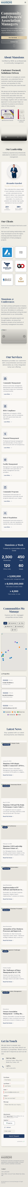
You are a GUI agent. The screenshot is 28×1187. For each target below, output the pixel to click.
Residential (13, 623)
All (5, 623)
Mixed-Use (10, 626)
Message (6, 1101)
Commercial (20, 626)
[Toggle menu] (25, 2)
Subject (6, 1095)
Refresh (9, 1127)
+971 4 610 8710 (11, 1068)
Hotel (15, 629)
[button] (3, 660)
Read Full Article (7, 775)
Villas (22, 623)
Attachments (7, 1114)
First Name (6, 1077)
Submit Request (14, 1136)
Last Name (7, 1083)
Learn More (7, 394)
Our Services (13, 37)
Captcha (6, 1120)
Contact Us (14, 42)
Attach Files (10, 1116)
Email (6, 1089)
